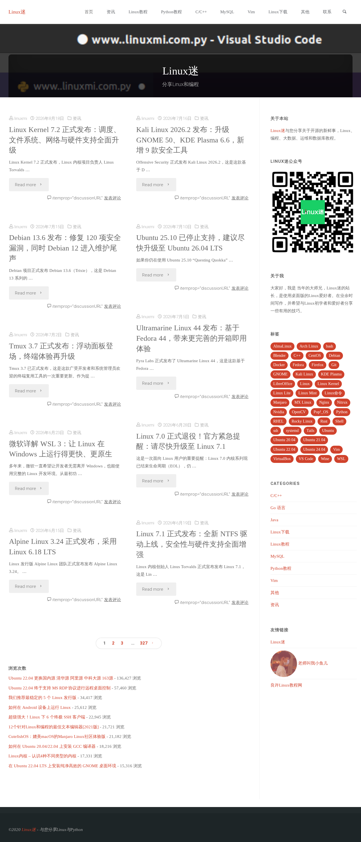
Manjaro (280, 402)
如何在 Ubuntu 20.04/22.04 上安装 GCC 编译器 (52, 746)
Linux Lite (281, 393)
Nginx (324, 402)
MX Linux (302, 402)
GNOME (280, 374)
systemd (292, 430)
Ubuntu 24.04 (314, 449)
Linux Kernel (328, 384)
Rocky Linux (302, 421)
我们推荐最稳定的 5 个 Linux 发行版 (42, 697)
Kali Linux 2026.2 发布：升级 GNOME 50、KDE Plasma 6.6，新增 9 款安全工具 (190, 140)
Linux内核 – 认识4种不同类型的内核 (42, 756)
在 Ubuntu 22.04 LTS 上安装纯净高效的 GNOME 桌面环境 (62, 766)
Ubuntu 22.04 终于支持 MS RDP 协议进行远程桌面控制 (59, 688)
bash (329, 346)
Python (341, 412)
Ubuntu (328, 430)
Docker (279, 365)
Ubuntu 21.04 (314, 440)
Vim (336, 449)
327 (144, 643)
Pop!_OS (321, 412)
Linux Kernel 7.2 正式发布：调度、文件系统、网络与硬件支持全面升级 (65, 140)
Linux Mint (307, 393)
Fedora (298, 365)
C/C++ (276, 495)
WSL (341, 459)
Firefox (317, 365)
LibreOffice (282, 384)
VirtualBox (282, 459)
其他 (274, 592)
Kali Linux (304, 374)
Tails (310, 430)
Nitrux (342, 402)
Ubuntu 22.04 (284, 449)
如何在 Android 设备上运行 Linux (39, 707)
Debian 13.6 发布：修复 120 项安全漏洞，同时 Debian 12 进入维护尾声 (65, 248)
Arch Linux (309, 346)
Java (274, 520)
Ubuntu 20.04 (284, 440)
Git (333, 365)
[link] (344, 12)
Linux (305, 384)
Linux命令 (333, 393)
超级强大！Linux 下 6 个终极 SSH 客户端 (46, 717)
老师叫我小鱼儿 (312, 663)
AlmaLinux (282, 346)
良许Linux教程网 (286, 685)
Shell (339, 421)
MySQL (277, 556)
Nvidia (278, 412)
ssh (275, 430)
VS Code (306, 459)
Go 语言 (277, 507)
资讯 (77, 118)
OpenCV (299, 412)
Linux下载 (279, 532)
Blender (279, 355)
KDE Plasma (331, 374)
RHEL (278, 421)
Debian (334, 355)
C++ (297, 355)
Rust (323, 421)
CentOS (315, 355)
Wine (325, 459)
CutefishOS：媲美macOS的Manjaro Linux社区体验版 (56, 736)
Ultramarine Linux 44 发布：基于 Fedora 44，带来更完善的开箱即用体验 (191, 338)
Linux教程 (279, 544)
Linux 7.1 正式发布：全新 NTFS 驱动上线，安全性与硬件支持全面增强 (191, 544)
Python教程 (280, 568)
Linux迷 (17, 12)
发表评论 (112, 198)
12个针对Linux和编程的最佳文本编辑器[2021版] (53, 727)
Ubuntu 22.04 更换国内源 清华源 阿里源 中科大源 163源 (60, 678)
